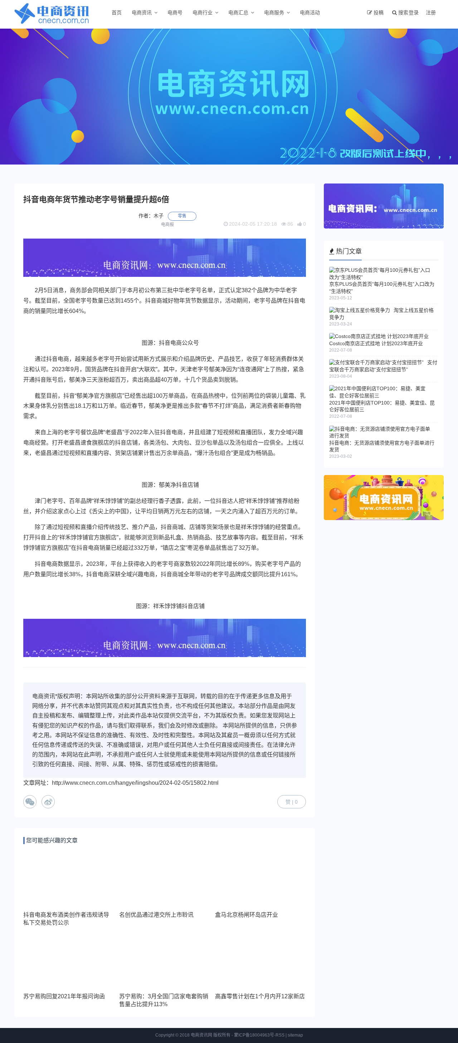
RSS (280, 1035)
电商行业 (203, 12)
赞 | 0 (292, 802)
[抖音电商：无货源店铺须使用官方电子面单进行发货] (382, 436)
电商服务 (274, 12)
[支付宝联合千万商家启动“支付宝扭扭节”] (376, 362)
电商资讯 (142, 12)
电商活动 (310, 12)
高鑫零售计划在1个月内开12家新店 (260, 996)
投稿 (379, 12)
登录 (414, 12)
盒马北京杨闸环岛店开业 (246, 915)
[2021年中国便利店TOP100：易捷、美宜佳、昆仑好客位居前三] (382, 395)
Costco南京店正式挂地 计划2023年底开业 (376, 343)
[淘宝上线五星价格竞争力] (359, 310)
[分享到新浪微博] (48, 801)
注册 (431, 12)
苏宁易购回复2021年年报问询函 (64, 996)
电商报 (167, 224)
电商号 (174, 12)
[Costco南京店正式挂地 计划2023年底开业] (379, 336)
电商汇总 (238, 12)
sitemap (295, 1035)
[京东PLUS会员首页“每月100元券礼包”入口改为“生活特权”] (382, 277)
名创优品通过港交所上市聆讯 (156, 915)
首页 (117, 12)
